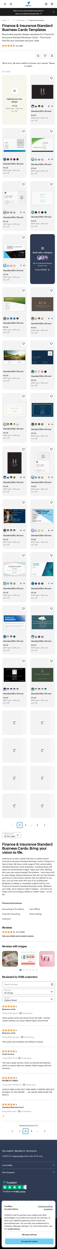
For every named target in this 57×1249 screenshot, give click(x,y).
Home (4, 20)
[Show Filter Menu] (52, 56)
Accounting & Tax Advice (13, 909)
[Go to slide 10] (36, 970)
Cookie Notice (14, 1229)
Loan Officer (34, 909)
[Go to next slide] (53, 12)
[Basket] (52, 4)
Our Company (8, 1172)
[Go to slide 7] (30, 970)
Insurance (6, 919)
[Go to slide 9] (33, 970)
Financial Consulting (11, 914)
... (11, 20)
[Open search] (11, 4)
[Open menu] (5, 4)
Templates (21, 20)
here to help (18, 1156)
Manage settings (29, 1234)
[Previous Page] (12, 825)
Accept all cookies (29, 1241)
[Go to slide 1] (20, 970)
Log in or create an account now (27, 13)
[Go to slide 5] (26, 970)
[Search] (52, 984)
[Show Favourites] (45, 56)
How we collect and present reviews (18, 936)
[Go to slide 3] (23, 970)
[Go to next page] (45, 1131)
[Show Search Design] (38, 56)
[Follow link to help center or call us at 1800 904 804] (46, 4)
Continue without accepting (45, 1207)
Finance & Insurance (36, 20)
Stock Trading (35, 914)
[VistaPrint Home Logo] (28, 4)
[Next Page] (45, 825)
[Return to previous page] (12, 1131)
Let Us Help (7, 1165)
